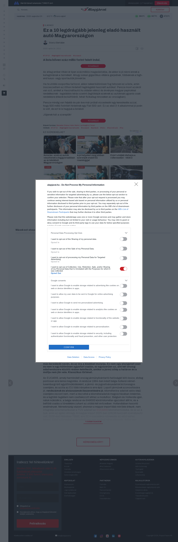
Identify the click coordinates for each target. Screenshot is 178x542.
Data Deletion (73, 357)
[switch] (123, 239)
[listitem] (89, 232)
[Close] (137, 185)
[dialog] (89, 271)
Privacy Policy (105, 357)
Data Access (89, 357)
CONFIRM (69, 347)
